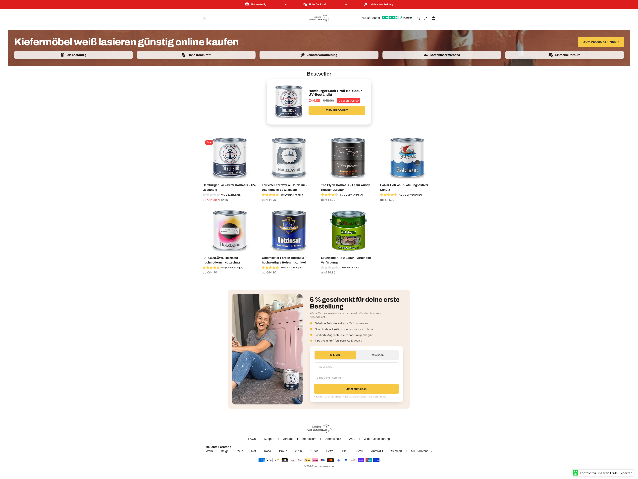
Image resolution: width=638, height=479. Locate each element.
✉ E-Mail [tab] (335, 354)
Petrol (330, 451)
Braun (283, 451)
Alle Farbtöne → (421, 451)
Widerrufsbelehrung (377, 438)
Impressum (309, 438)
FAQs (252, 438)
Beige (225, 451)
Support (269, 438)
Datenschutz (332, 438)
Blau (345, 451)
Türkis (314, 451)
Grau (359, 451)
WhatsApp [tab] (378, 354)
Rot (253, 451)
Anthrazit (377, 451)
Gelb (240, 451)
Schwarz (397, 451)
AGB (352, 438)
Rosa (267, 451)
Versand (287, 438)
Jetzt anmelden (356, 389)
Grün (298, 451)
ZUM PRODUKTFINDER (601, 42)
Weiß (209, 451)
